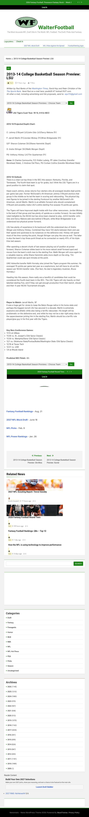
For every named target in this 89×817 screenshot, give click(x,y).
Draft (9, 618)
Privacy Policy (74, 813)
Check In (19, 41)
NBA (9, 642)
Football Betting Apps (76, 46)
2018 (9, 725)
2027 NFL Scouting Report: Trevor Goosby (27, 492)
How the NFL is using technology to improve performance (34, 545)
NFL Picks (11, 428)
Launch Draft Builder (44, 787)
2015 (9, 740)
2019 (9, 720)
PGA (9, 656)
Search (78, 564)
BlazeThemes (62, 813)
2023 (9, 701)
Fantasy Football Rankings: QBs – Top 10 (27, 531)
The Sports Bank (13, 91)
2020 (9, 716)
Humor (10, 632)
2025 (9, 692)
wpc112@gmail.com (73, 94)
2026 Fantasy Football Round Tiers (24, 517)
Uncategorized (13, 671)
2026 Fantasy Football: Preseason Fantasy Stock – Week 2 (49, 2)
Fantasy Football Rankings (19, 411)
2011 (9, 759)
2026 (9, 687)
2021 (9, 711)
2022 (9, 706)
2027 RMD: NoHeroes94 (16, 793)
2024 (9, 696)
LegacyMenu (8, 41)
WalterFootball (56, 27)
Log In (44, 7)
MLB (9, 637)
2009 (9, 769)
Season (10, 666)
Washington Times (40, 88)
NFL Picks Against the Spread (53, 46)
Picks (10, 661)
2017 (9, 730)
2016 (9, 735)
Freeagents (12, 627)
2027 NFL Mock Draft (31, 46)
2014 (9, 744)
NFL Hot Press (13, 651)
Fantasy (11, 623)
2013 (9, 749)
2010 (9, 764)
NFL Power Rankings (16, 436)
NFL (8, 68)
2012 (9, 754)
